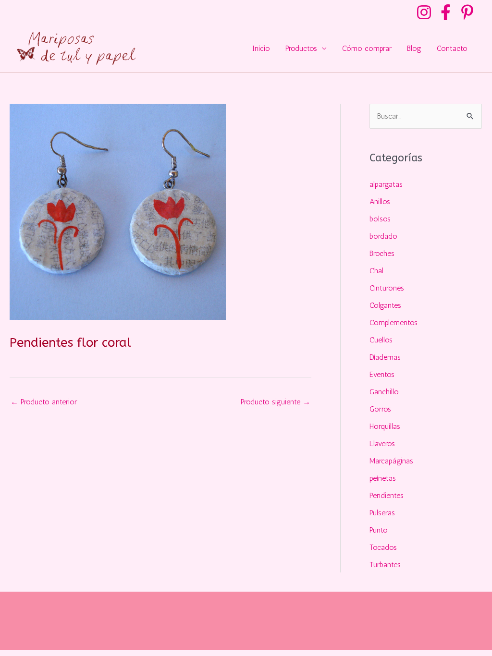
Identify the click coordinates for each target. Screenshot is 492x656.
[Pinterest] (467, 12)
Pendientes (386, 495)
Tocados (383, 547)
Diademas (385, 357)
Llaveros (382, 443)
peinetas (382, 478)
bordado (383, 236)
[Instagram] (424, 12)
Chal (376, 270)
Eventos (381, 374)
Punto (378, 530)
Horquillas (384, 426)
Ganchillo (384, 391)
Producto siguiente (275, 401)
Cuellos (381, 339)
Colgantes (385, 305)
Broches (381, 253)
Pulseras (382, 512)
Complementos (393, 322)
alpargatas (386, 184)
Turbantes (385, 564)
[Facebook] (446, 12)
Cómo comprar (367, 48)
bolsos (380, 218)
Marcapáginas (391, 460)
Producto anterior (44, 401)
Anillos (379, 201)
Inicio (261, 48)
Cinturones (386, 287)
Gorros (380, 408)
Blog (414, 48)
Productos (301, 48)
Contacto (452, 48)
